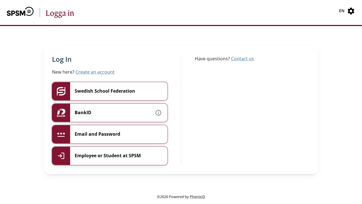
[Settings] (350, 11)
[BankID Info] (158, 113)
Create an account (95, 72)
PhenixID (197, 196)
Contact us (242, 59)
